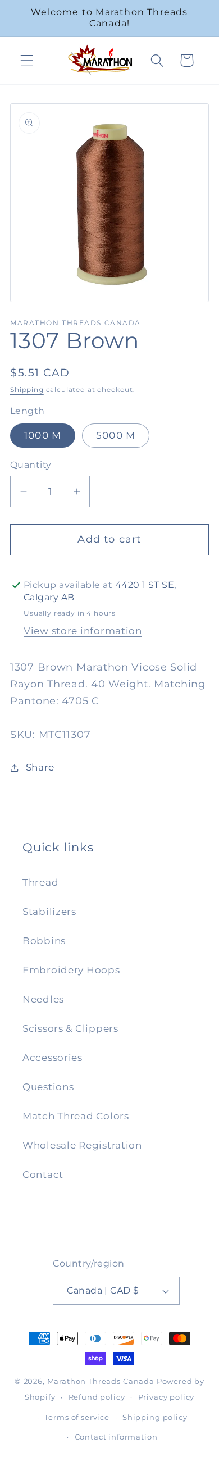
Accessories (52, 1057)
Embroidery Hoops (71, 970)
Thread (40, 882)
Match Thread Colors (75, 1116)
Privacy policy (166, 1396)
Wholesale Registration (82, 1145)
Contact (42, 1174)
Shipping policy (155, 1417)
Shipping (27, 389)
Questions (48, 1086)
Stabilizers (49, 911)
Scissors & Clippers (70, 1028)
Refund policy (97, 1396)
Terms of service (76, 1417)
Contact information (116, 1436)
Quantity (31, 464)
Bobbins (44, 940)
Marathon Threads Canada (100, 1381)
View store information (83, 630)
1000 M (42, 435)
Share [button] (40, 767)
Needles (43, 999)
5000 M (115, 435)
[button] (27, 60)
